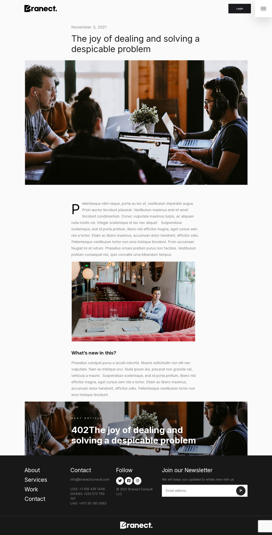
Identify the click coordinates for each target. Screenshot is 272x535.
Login (239, 8)
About (32, 470)
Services (35, 479)
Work (31, 489)
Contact (34, 499)
